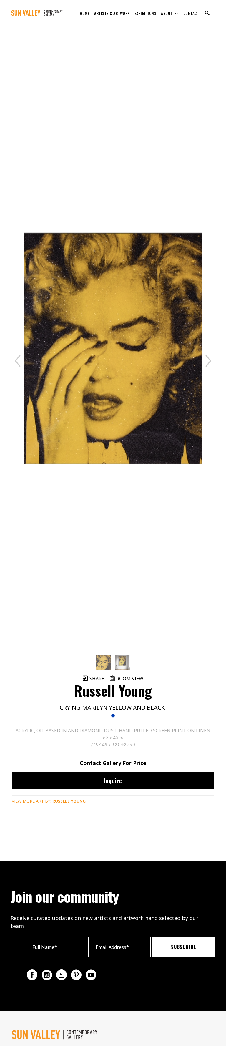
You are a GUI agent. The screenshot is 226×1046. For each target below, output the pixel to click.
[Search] (207, 13)
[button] (170, 13)
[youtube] (91, 974)
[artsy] (61, 974)
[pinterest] (76, 974)
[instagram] (46, 974)
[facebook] (32, 974)
